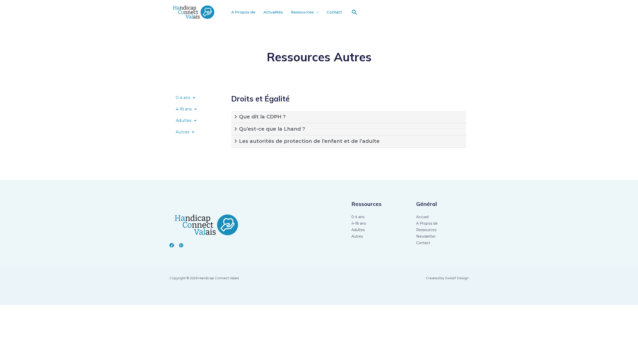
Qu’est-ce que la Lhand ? (273, 129)
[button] (354, 12)
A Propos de (243, 12)
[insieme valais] (181, 245)
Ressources (302, 12)
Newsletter (426, 236)
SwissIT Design (457, 278)
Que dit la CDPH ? (262, 117)
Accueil (422, 217)
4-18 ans (184, 109)
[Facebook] (171, 245)
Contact (334, 12)
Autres (182, 132)
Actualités (273, 12)
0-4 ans (183, 97)
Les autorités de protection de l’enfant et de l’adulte (309, 141)
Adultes (183, 120)
